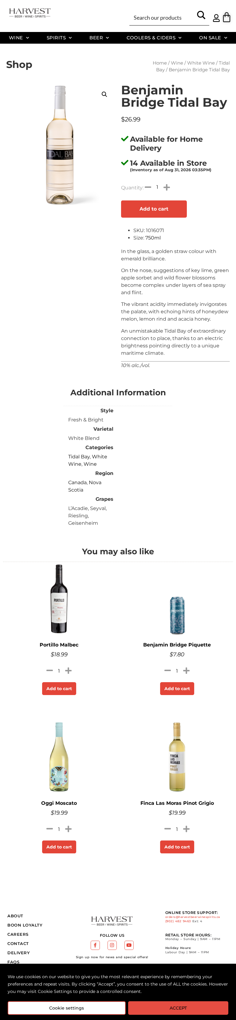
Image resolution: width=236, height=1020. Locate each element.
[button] (104, 94)
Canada (77, 482)
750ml (153, 238)
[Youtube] (129, 945)
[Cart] (226, 17)
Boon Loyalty (24, 925)
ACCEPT (178, 1008)
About (15, 915)
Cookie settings (66, 1008)
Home (160, 63)
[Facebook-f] (95, 945)
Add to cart (154, 209)
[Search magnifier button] (201, 17)
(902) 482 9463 (178, 921)
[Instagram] (112, 945)
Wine (16, 38)
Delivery (18, 952)
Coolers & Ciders (151, 38)
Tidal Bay (79, 457)
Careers (18, 934)
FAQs (13, 961)
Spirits (56, 38)
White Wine (201, 63)
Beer (96, 38)
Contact (18, 943)
